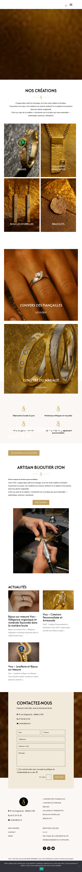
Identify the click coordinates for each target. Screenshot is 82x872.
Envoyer (59, 777)
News (10, 836)
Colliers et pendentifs (53, 810)
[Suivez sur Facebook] (44, 848)
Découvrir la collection (24, 453)
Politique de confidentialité (56, 836)
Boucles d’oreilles (51, 814)
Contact (12, 832)
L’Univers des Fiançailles (54, 799)
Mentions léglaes (51, 828)
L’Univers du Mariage (52, 803)
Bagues (46, 807)
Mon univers (13, 828)
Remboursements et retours (56, 840)
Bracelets (47, 818)
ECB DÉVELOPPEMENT (30, 859)
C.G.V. (45, 832)
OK (42, 869)
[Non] (79, 866)
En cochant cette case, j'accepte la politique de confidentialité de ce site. (36, 770)
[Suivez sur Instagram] (49, 848)
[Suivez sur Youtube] (53, 848)
